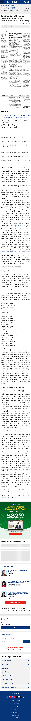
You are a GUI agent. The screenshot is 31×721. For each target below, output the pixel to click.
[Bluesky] (19, 697)
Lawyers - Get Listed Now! (15, 647)
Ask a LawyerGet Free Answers (7, 619)
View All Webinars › (15, 602)
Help (15, 709)
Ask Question (15, 628)
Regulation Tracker (9, 5)
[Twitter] (21, 697)
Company (15, 706)
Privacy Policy (16, 715)
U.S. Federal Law (7, 676)
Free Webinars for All (8, 566)
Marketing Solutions (9, 687)
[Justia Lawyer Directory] (24, 697)
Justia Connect (15, 700)
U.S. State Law (7, 680)
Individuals (5, 664)
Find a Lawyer (5, 635)
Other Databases (7, 683)
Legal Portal (15, 703)
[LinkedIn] (7, 697)
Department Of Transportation (8, 7)
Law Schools (6, 672)
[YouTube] (10, 697)
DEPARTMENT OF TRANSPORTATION (15, 117)
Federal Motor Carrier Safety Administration (12, 8)
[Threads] (17, 697)
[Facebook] (12, 697)
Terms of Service (15, 712)
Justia (2, 5)
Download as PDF (25, 23)
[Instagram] (14, 697)
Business (5, 668)
